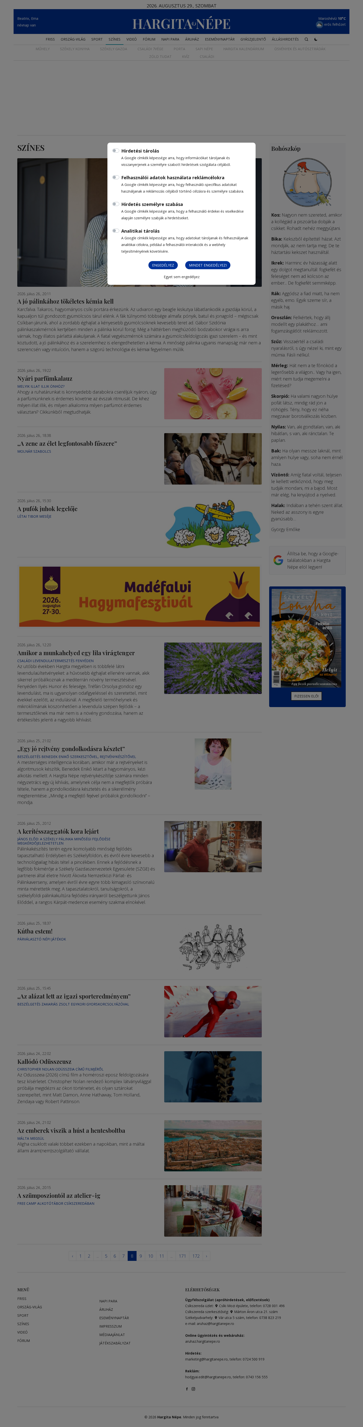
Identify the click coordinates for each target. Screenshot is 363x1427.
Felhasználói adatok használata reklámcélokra (172, 177)
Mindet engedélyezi (208, 265)
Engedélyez (163, 265)
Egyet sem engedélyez (182, 276)
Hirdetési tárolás (140, 151)
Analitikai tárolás (140, 231)
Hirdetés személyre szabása (152, 204)
